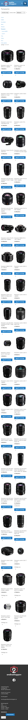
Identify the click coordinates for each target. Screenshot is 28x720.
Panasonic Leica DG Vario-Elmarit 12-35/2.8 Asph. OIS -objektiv (20, 500)
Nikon (2, 24)
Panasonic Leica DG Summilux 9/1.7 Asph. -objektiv (20, 617)
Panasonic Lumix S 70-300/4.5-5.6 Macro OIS (6, 295)
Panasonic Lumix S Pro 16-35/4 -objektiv (20, 209)
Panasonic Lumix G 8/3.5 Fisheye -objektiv (7, 589)
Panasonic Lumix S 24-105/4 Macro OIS (6, 122)
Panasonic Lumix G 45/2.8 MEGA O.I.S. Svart (7, 94)
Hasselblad (3, 22)
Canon (2, 17)
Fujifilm (2, 19)
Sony (2, 36)
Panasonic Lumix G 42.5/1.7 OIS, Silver (5, 616)
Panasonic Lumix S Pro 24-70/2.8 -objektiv (20, 179)
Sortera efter (13, 12)
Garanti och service (5, 692)
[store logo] (10, 3)
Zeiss (2, 40)
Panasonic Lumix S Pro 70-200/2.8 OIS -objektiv (7, 238)
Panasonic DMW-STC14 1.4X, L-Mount (19, 238)
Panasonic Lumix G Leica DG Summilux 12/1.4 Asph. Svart (20, 411)
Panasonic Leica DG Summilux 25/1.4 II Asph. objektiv (7, 210)
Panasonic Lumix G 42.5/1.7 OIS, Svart (5, 353)
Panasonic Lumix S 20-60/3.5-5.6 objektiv (19, 589)
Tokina (2, 38)
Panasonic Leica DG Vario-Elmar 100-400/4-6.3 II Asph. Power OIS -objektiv (20, 470)
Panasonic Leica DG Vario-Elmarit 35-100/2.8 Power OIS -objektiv (7, 500)
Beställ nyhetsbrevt (5, 689)
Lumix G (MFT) (5, 31)
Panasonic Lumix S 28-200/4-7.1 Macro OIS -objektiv (6, 646)
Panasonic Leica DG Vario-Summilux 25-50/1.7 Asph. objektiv (7, 324)
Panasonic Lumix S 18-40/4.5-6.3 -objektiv (6, 66)
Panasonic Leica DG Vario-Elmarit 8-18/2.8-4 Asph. (7, 469)
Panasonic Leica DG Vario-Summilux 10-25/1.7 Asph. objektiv (7, 180)
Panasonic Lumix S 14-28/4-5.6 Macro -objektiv (7, 439)
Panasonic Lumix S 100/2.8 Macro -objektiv (6, 531)
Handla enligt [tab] (5, 12)
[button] (2, 75)
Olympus (3, 26)
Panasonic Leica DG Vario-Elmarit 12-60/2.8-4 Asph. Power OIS (20, 440)
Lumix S (3, 33)
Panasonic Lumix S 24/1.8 (20, 352)
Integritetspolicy (5, 686)
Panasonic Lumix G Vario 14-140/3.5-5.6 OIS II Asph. (20, 151)
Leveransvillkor (4, 693)
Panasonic (3, 29)
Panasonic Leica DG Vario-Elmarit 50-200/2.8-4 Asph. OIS (20, 532)
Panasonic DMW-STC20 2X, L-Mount (6, 267)
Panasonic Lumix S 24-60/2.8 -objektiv (19, 66)
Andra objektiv (4, 43)
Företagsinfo (4, 688)
